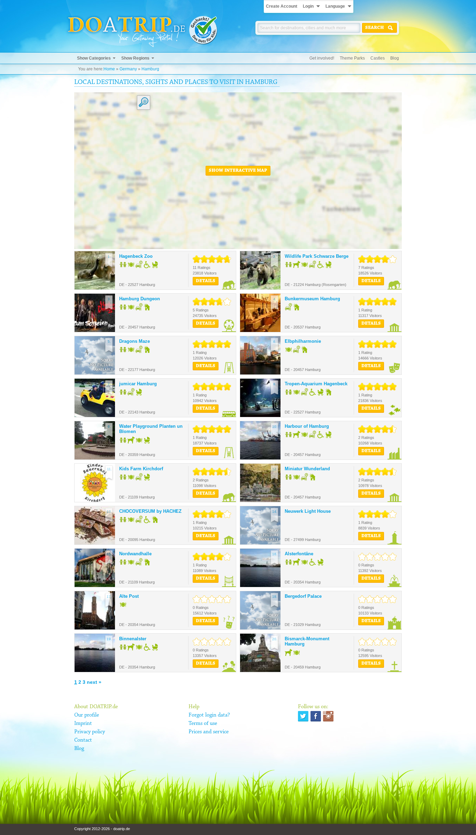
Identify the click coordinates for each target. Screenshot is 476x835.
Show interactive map (238, 170)
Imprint (83, 723)
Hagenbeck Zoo (136, 256)
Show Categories (94, 58)
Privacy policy (89, 732)
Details (205, 281)
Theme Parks (352, 58)
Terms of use (203, 723)
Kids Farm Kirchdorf (141, 468)
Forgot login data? (209, 715)
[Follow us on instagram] (328, 716)
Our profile (86, 715)
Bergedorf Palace (303, 596)
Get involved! (321, 58)
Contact (83, 740)
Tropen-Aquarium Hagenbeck (316, 383)
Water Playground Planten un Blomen (151, 429)
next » (94, 682)
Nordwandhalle (135, 553)
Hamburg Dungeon (139, 298)
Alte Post (129, 596)
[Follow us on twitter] (303, 716)
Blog (394, 58)
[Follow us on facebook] (315, 716)
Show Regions (135, 58)
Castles (377, 58)
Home (109, 69)
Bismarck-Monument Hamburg (307, 641)
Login (308, 6)
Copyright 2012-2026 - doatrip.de (102, 829)
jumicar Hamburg (138, 383)
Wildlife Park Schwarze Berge (316, 256)
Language (335, 6)
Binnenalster (132, 638)
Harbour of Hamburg (307, 426)
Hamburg (150, 69)
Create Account (281, 6)
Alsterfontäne (299, 553)
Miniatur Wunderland (307, 468)
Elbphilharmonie (303, 341)
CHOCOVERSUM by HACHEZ (150, 511)
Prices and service (209, 732)
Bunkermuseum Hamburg (312, 298)
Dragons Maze (134, 341)
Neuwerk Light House (308, 511)
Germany (128, 69)
